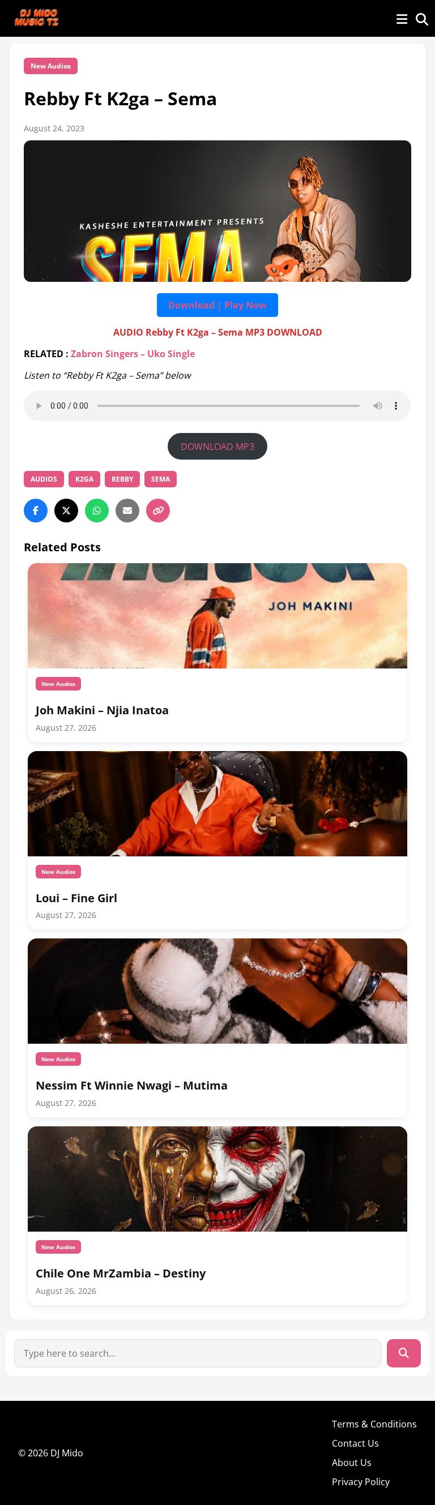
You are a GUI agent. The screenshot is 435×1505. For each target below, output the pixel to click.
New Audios (51, 66)
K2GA (84, 479)
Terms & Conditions (374, 1424)
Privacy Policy (361, 1482)
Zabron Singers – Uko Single (133, 354)
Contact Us (355, 1443)
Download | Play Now (217, 305)
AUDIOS (44, 479)
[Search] (404, 1353)
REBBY (122, 479)
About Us (352, 1462)
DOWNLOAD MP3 (217, 446)
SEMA (160, 479)
